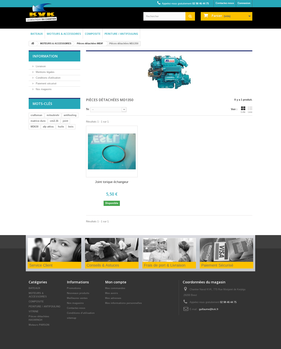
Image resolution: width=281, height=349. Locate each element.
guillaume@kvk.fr (208, 309)
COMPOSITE (93, 33)
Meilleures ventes (77, 298)
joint (65, 120)
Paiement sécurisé (45, 83)
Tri (87, 109)
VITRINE (34, 311)
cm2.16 (54, 120)
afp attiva (48, 126)
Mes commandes (115, 288)
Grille (243, 112)
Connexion (244, 3)
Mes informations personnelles (123, 303)
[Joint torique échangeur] (112, 151)
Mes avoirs (111, 293)
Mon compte (115, 282)
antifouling (70, 115)
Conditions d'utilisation (47, 77)
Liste (250, 112)
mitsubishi (53, 115)
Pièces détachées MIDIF (90, 43)
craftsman (36, 115)
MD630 (34, 126)
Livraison (40, 66)
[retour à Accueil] (32, 43)
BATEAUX (37, 33)
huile (61, 126)
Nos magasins (43, 89)
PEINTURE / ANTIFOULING (121, 33)
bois (70, 126)
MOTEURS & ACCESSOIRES (64, 33)
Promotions (74, 288)
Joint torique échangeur (111, 182)
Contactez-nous (225, 3)
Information (45, 56)
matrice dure (38, 120)
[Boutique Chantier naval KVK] (41, 12)
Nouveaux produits (78, 293)
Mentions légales (44, 72)
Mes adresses (113, 298)
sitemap (71, 318)
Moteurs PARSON (39, 324)
